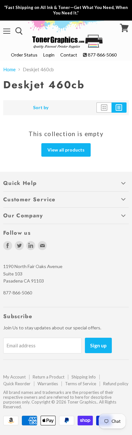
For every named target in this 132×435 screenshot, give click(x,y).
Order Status (24, 54)
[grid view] (103, 107)
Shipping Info (83, 376)
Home (9, 69)
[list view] (119, 107)
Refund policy (115, 383)
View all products (66, 149)
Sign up (98, 345)
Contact (68, 54)
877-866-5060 (102, 54)
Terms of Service (80, 383)
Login (48, 54)
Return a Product (48, 376)
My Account (14, 376)
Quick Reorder (16, 383)
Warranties (47, 383)
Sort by (41, 107)
